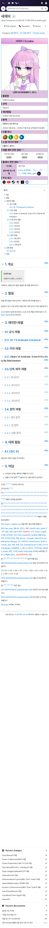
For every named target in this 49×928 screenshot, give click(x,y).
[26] (2, 528)
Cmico (37, 532)
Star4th (33, 528)
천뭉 (13, 545)
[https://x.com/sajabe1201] (22, 182)
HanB (20, 551)
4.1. (6, 451)
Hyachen (26, 532)
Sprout (22, 538)
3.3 (8, 220)
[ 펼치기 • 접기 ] (8, 146)
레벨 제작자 (14, 33)
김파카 (42, 541)
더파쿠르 (24, 541)
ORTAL (30, 548)
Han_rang (8, 528)
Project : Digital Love (13, 524)
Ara (45, 538)
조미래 (7, 538)
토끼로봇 (9, 535)
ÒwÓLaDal (27, 551)
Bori (37, 528)
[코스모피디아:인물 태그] (13, 137)
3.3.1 (11, 223)
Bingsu (7, 548)
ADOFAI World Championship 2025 (19, 578)
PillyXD (7, 554)
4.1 (8, 251)
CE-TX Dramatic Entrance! (23, 207)
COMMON (15, 548)
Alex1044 (39, 538)
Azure (5, 551)
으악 (32, 532)
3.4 (8, 235)
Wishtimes (5, 541)
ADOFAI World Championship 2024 (18, 563)
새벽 (2, 538)
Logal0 (43, 532)
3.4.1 (11, 238)
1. (6, 264)
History (38, 26)
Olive (20, 535)
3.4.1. (7, 417)
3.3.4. (7, 400)
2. (6, 293)
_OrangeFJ (30, 538)
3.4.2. (7, 425)
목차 (5, 190)
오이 (43, 545)
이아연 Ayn (38, 548)
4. (6, 442)
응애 (17, 538)
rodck (42, 528)
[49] (3, 563)
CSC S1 (12, 251)
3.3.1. (7, 377)
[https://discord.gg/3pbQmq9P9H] (27, 182)
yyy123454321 (22, 554)
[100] (3, 578)
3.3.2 (11, 226)
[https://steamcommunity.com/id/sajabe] (13, 182)
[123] (3, 597)
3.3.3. (7, 392)
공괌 (10, 551)
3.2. (7, 348)
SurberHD (26, 535)
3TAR (3, 535)
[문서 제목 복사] (14, 16)
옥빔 (27, 528)
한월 (17, 545)
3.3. (7, 369)
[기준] (20, 141)
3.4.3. (7, 433)
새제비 (6, 16)
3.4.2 (11, 241)
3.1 (8, 204)
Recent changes (13, 850)
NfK (40, 545)
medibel (34, 535)
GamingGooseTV (31, 545)
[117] (3, 590)
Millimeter (42, 535)
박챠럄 (35, 551)
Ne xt (24, 548)
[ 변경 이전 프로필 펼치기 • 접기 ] (24, 92)
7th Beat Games (38, 33)
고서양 (15, 551)
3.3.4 (11, 232)
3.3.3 (11, 229)
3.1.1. (6, 340)
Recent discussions (15, 905)
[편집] (46, 263)
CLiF (15, 535)
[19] (2, 524)
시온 (21, 545)
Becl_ (13, 554)
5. (6, 466)
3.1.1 (10, 207)
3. (6, 323)
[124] (18, 477)
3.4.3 (11, 245)
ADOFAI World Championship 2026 (18, 590)
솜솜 (6, 532)
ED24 (13, 538)
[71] (2, 570)
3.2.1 (11, 213)
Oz (19, 541)
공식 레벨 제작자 (25, 33)
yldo (9, 545)
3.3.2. (7, 385)
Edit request (11, 26)
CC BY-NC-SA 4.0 (21, 614)
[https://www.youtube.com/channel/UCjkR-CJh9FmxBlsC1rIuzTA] (8, 182)
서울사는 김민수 (19, 528)
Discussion (26, 26)
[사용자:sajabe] (4, 182)
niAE (11, 532)
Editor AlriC (17, 532)
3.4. (7, 409)
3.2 (8, 210)
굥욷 (30, 554)
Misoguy (13, 541)
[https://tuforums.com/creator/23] (17, 182)
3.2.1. (7, 356)
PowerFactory (34, 541)
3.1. (6, 332)
